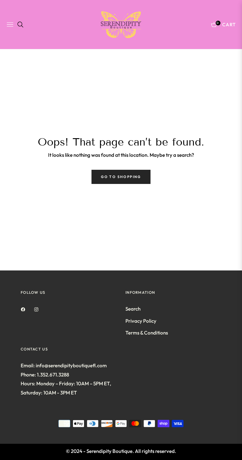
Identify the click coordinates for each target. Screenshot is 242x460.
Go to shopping (121, 176)
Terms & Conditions (146, 332)
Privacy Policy (140, 321)
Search (132, 309)
